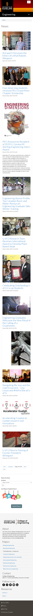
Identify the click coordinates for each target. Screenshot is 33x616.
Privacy (6, 606)
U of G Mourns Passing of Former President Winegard (15, 453)
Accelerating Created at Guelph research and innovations (14, 421)
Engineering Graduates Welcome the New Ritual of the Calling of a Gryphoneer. (16, 321)
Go (3, 485)
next (26, 466)
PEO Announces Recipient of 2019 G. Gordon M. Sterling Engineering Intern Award (16, 145)
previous (11, 466)
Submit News (16, 506)
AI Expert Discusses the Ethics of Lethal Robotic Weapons (14, 55)
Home (3, 20)
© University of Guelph (7, 612)
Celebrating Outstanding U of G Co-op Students (16, 286)
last (4, 469)
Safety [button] (4, 596)
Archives (3, 480)
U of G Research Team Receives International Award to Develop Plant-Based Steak (15, 242)
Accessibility (8, 603)
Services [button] (4, 592)
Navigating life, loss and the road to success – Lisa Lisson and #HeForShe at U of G (16, 389)
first (5, 466)
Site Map (7, 609)
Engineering (8, 14)
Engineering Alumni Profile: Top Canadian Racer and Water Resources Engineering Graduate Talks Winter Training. (16, 203)
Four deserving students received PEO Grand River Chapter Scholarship (16, 90)
